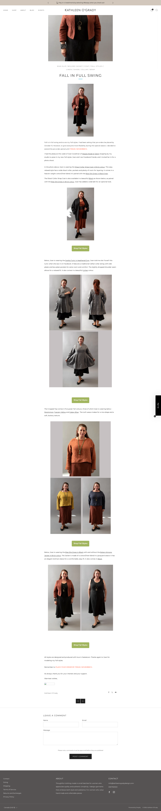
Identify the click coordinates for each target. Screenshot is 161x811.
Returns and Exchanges (12, 793)
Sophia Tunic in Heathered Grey (77, 260)
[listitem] (80, 2)
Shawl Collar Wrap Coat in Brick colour (90, 167)
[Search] (157, 10)
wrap (92, 69)
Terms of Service (9, 790)
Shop (14, 10)
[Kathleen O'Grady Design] (80, 248)
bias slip (61, 66)
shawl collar (81, 69)
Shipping (6, 786)
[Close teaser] (155, 416)
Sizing (5, 782)
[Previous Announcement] (48, 2)
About (23, 10)
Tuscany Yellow (60, 412)
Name (45, 720)
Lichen (85, 270)
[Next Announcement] (112, 2)
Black (91, 178)
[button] (158, 405)
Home (5, 10)
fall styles (97, 66)
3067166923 (112, 787)
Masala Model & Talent (90, 154)
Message (46, 730)
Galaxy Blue (74, 412)
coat (86, 66)
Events (41, 10)
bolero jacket (75, 66)
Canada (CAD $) (9, 807)
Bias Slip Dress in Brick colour (62, 182)
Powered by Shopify (135, 807)
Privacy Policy (8, 797)
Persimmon (48, 412)
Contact (6, 779)
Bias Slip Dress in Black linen (97, 174)
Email (84, 720)
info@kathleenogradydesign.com (121, 783)
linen (69, 69)
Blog (32, 10)
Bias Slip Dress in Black (74, 552)
